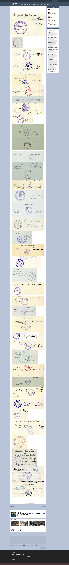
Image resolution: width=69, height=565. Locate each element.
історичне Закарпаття (51, 71)
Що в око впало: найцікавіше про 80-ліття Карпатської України (23, 528)
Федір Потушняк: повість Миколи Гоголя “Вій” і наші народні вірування (15, 528)
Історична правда (29, 558)
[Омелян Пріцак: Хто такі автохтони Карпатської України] (49, 9)
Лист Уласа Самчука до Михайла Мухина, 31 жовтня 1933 (41, 528)
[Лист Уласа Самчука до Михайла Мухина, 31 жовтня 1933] (41, 523)
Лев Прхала (50, 49)
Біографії (52, 4)
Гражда (55, 40)
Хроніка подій (39, 4)
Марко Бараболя (55, 49)
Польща (49, 57)
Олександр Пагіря (53, 54)
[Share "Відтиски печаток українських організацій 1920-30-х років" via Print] (34, 503)
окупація (54, 69)
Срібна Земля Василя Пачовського (52, 17)
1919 (48, 30)
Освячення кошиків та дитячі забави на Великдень (32, 528)
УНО (48, 62)
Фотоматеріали (33, 4)
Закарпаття (50, 44)
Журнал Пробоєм (50, 42)
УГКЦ (55, 61)
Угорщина (51, 62)
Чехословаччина (50, 66)
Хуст (53, 64)
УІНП (53, 61)
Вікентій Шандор (50, 40)
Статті (44, 4)
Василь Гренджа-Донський (52, 37)
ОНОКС (55, 52)
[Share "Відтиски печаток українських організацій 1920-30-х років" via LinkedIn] (31, 503)
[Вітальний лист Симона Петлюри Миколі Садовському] (49, 20)
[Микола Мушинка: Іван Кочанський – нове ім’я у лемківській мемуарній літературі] (49, 23)
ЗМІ (54, 42)
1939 (53, 30)
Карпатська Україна (15, 553)
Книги (56, 4)
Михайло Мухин (50, 52)
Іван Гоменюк (16, 497)
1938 (51, 30)
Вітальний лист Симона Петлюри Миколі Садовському (54, 20)
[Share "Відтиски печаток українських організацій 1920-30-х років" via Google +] (29, 503)
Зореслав (54, 44)
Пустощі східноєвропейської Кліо (30, 513)
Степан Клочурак (50, 59)
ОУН (48, 54)
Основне (21, 4)
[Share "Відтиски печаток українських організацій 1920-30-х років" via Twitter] (28, 503)
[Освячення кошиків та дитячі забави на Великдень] (33, 523)
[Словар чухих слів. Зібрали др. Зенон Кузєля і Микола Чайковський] (49, 13)
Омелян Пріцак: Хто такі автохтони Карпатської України (53, 10)
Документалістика (29, 556)
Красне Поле (55, 47)
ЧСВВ (56, 64)
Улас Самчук (50, 64)
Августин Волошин (51, 35)
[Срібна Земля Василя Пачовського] (49, 17)
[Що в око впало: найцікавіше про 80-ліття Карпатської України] (24, 523)
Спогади (47, 4)
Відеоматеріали (27, 4)
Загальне (56, 25)
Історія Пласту (29, 554)
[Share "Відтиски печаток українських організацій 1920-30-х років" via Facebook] (26, 503)
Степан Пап (50, 61)
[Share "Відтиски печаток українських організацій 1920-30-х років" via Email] (32, 503)
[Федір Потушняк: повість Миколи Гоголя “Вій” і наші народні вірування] (15, 523)
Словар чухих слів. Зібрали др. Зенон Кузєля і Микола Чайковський (54, 13)
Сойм (52, 57)
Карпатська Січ (50, 47)
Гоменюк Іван (19, 512)
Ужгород (55, 62)
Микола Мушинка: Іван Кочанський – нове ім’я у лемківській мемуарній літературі (53, 24)
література (49, 69)
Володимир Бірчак (51, 39)
